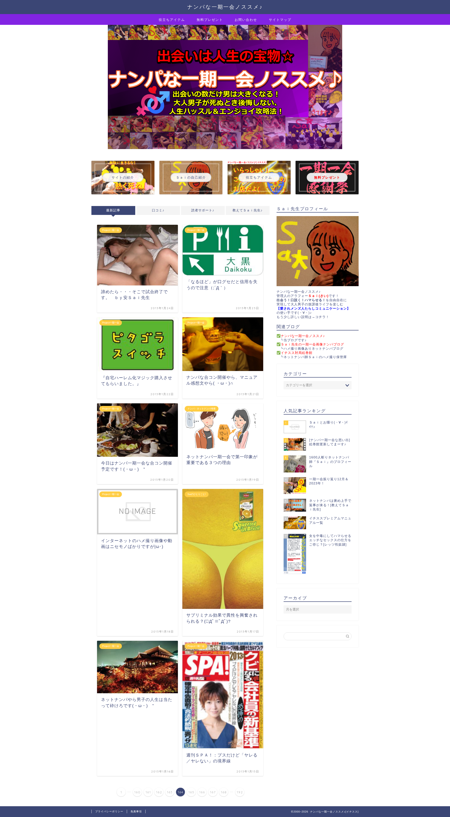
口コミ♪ (158, 210)
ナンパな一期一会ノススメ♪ (225, 7)
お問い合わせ (246, 20)
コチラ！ (322, 317)
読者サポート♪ (202, 210)
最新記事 (113, 210)
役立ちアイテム (172, 20)
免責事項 (136, 811)
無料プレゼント (210, 20)
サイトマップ (280, 20)
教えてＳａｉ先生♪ (247, 210)
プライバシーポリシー (109, 811)
